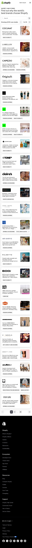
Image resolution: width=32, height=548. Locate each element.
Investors (4, 442)
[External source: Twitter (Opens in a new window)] (7, 541)
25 (20, 412)
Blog (3, 478)
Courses (4, 487)
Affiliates (4, 469)
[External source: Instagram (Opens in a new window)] (14, 541)
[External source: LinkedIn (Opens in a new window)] (21, 541)
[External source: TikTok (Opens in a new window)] (18, 541)
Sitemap (4, 534)
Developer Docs (6, 457)
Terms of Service (7, 525)
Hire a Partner (6, 508)
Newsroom (5, 445)
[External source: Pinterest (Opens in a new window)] (25, 541)
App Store (5, 463)
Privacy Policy (6, 531)
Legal (3, 528)
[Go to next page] (29, 22)
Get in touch (22, 2)
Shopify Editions (6, 436)
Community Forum (7, 505)
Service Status (6, 511)
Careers (4, 439)
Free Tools (5, 490)
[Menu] (30, 2)
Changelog (5, 493)
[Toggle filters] (29, 18)
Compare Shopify (7, 481)
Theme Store (5, 460)
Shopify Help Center (7, 502)
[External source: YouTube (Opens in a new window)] (11, 541)
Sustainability (5, 448)
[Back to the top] (4, 423)
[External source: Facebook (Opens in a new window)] (3, 541)
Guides (4, 484)
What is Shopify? (7, 433)
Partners (4, 466)
